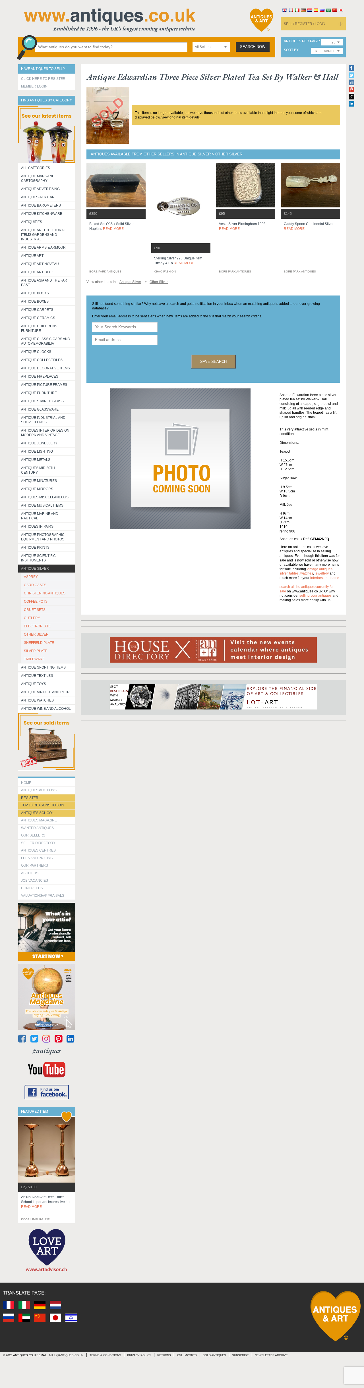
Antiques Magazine (39, 820)
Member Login (34, 86)
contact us (32, 888)
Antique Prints (35, 548)
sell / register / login (304, 24)
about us (29, 873)
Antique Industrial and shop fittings (43, 420)
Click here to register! (43, 79)
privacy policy (139, 1355)
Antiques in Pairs (37, 526)
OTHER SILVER (36, 634)
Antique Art (32, 256)
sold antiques (214, 1355)
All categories (35, 168)
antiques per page (301, 41)
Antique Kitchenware (41, 214)
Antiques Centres (38, 850)
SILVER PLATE (35, 651)
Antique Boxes (35, 301)
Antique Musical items (42, 505)
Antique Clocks (36, 352)
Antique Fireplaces (39, 376)
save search (213, 361)
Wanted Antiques (37, 828)
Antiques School (37, 813)
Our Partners (34, 865)
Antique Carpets (37, 310)
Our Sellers (33, 835)
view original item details (181, 117)
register (29, 798)
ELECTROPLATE (37, 626)
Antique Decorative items (45, 368)
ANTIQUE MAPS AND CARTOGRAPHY (38, 178)
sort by (291, 50)
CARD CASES (35, 585)
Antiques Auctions (39, 790)
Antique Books (35, 293)
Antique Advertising (40, 189)
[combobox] (211, 47)
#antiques (47, 1050)
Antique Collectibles (42, 360)
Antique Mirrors (37, 489)
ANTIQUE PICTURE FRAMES (44, 385)
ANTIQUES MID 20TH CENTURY (38, 470)
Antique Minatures (39, 481)
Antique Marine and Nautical (39, 516)
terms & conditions (105, 1355)
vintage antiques (319, 569)
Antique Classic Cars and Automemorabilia (45, 341)
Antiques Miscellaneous (45, 497)
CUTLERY (32, 618)
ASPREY (31, 577)
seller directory (38, 843)
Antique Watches (37, 700)
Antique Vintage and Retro (46, 692)
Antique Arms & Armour (43, 247)
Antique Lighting (37, 451)
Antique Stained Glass (42, 401)
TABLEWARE (34, 659)
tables (294, 573)
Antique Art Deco (37, 272)
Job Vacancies (34, 881)
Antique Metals (35, 460)
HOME (26, 783)
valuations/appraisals (42, 896)
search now (252, 47)
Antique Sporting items (43, 667)
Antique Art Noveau (40, 264)
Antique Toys (33, 684)
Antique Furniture (39, 393)
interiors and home (324, 578)
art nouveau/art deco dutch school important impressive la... (46, 1202)
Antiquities (31, 222)
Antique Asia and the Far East (44, 282)
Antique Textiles (37, 676)
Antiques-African (38, 197)
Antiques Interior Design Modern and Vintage (45, 432)
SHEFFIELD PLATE (39, 643)
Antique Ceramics (38, 318)
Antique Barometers (41, 205)
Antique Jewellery (39, 443)
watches (306, 573)
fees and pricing (37, 858)
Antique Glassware (40, 409)
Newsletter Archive (271, 1355)
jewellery (322, 573)
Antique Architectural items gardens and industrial (43, 234)
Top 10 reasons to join (42, 805)
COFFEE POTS (35, 602)
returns (164, 1355)
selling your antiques (315, 596)
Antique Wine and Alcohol (46, 709)
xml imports (187, 1355)
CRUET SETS (35, 610)
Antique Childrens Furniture (39, 328)
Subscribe (240, 1355)
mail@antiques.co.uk (66, 1355)
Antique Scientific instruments (38, 558)
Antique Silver (35, 569)
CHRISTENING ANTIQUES (44, 593)
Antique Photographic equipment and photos (43, 537)
